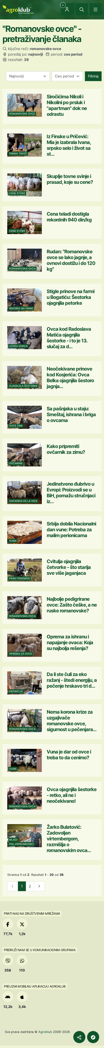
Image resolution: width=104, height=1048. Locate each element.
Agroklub (45, 1032)
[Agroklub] (17, 9)
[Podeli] (79, 1037)
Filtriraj (93, 76)
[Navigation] (95, 9)
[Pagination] (39, 886)
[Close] (82, 9)
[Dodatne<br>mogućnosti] (93, 1037)
